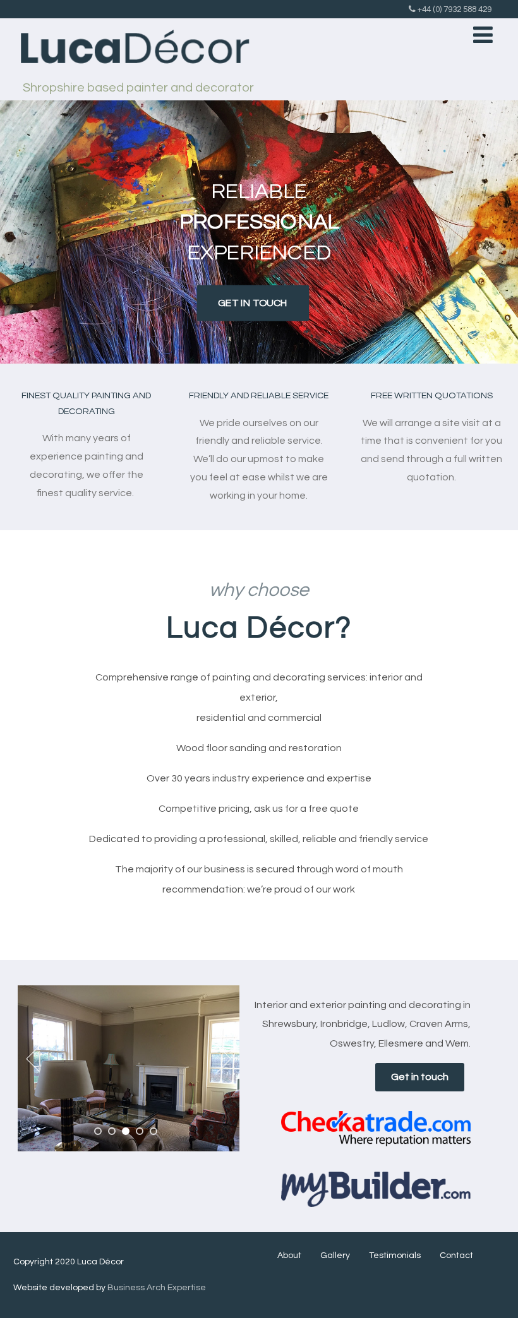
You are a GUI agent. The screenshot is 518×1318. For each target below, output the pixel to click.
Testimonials (395, 1255)
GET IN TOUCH (252, 303)
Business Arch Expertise (156, 1287)
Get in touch (420, 1077)
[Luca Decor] (133, 76)
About (289, 1255)
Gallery (335, 1255)
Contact (456, 1255)
